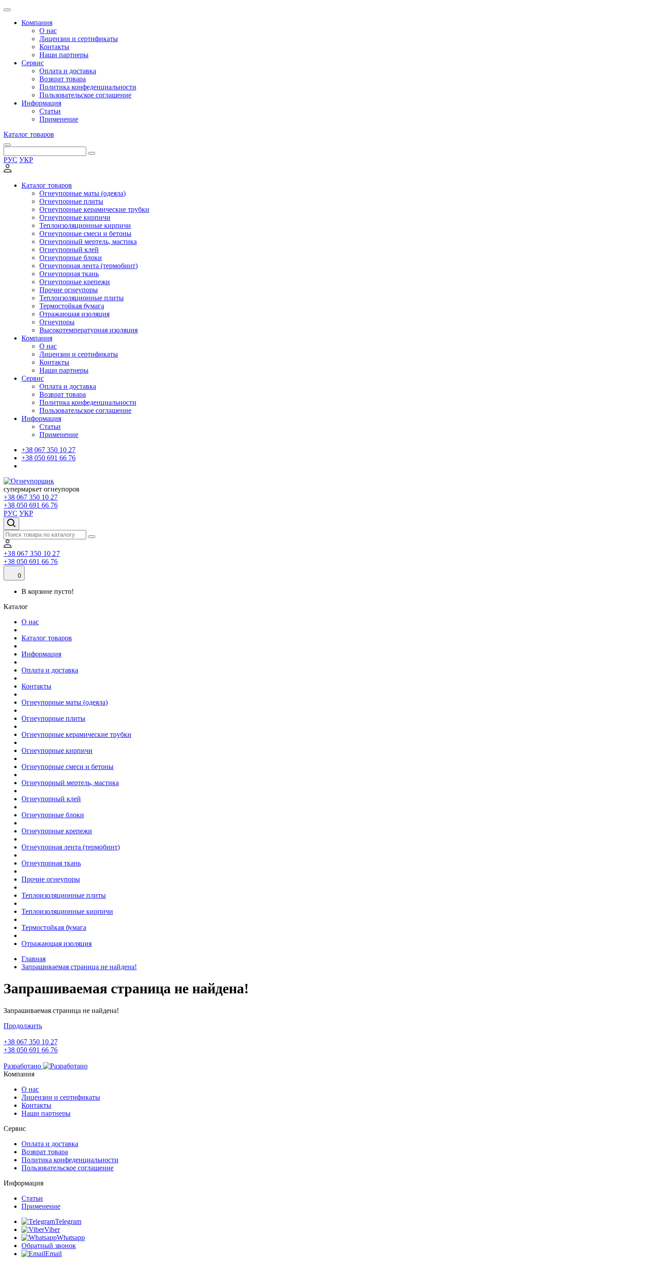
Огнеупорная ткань (69, 273)
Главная (33, 958)
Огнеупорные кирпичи (74, 217)
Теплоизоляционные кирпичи (85, 225)
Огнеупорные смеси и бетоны (85, 233)
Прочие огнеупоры (68, 290)
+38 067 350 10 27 (48, 450)
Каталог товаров (29, 134)
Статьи (50, 111)
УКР (26, 160)
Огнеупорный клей (69, 249)
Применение (58, 119)
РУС (10, 160)
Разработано (23, 1066)
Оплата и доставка (67, 71)
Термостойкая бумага (71, 306)
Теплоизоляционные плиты (81, 298)
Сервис (32, 63)
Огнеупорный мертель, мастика (88, 241)
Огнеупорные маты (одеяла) (82, 193)
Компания (36, 22)
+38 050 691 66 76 (48, 458)
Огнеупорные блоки (70, 257)
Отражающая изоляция (74, 314)
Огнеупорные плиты (71, 201)
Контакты (54, 46)
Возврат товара (62, 79)
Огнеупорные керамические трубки (94, 209)
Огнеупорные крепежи (74, 282)
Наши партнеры (63, 55)
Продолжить (23, 1026)
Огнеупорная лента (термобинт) (88, 265)
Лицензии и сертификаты (78, 38)
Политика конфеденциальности (87, 87)
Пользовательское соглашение (85, 95)
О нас (48, 30)
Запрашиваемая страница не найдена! (79, 967)
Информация (41, 103)
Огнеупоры (57, 322)
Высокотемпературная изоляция (88, 330)
